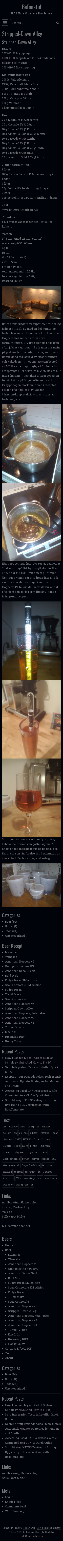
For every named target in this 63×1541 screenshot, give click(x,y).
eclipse (23, 1132)
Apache (13, 1126)
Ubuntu (47, 1171)
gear (55, 1132)
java (48, 1139)
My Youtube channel (16, 1226)
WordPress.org (15, 1511)
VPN (19, 1178)
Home (9, 1245)
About (9, 1358)
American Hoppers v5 (19, 961)
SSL (54, 1158)
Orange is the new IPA (20, 966)
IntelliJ (38, 1139)
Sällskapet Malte (13, 1216)
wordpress (22, 1184)
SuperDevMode (31, 1165)
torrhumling (32, 1171)
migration (32, 1152)
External (45, 1132)
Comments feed (15, 1506)
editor (33, 1132)
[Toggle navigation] (5, 22)
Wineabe (11, 956)
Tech (8, 931)
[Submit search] (57, 22)
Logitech (44, 1145)
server (35, 1158)
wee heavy (51, 1178)
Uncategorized (15, 935)
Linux (33, 1145)
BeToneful (31, 7)
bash (23, 1126)
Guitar (9, 926)
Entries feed (13, 1501)
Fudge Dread (13, 989)
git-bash (8, 1139)
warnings (29, 1178)
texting (7, 1171)
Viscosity (8, 1178)
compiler (33, 1126)
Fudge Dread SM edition (21, 980)
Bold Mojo (11, 975)
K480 (17, 1145)
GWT (18, 1139)
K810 (25, 1145)
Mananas (11, 952)
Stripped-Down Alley (19, 1008)
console (46, 1126)
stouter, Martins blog (16, 1207)
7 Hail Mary (13, 994)
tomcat (18, 1171)
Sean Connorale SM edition (23, 985)
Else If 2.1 (11, 1032)
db (15, 1132)
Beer (8, 921)
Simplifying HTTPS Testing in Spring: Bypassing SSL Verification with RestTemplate (30, 1104)
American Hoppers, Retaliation (26, 1013)
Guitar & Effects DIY (18, 1348)
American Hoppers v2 (19, 1018)
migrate (19, 1152)
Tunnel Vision (14, 1027)
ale (5, 1126)
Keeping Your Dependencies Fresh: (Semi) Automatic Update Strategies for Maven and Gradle (33, 1081)
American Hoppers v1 (19, 1022)
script (25, 1158)
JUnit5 (7, 1145)
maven (7, 1152)
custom (7, 1132)
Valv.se (7, 1212)
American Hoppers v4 (19, 1003)
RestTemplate (11, 1158)
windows (8, 1184)
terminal (47, 1165)
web (40, 1178)
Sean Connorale (15, 999)
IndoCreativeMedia (31, 1536)
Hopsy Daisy (13, 1041)
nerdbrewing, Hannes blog (19, 1202)
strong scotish (11, 1165)
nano (44, 1152)
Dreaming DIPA (15, 1036)
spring (45, 1158)
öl (32, 1184)
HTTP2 (27, 1139)
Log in (9, 1497)
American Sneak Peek (20, 971)
